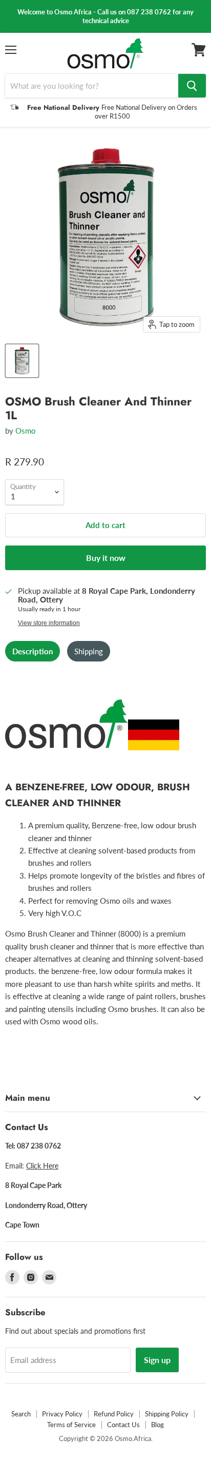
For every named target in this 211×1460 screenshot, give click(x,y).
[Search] (192, 86)
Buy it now (105, 557)
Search (21, 1414)
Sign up (157, 1360)
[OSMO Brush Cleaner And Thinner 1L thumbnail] (22, 360)
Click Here (42, 1165)
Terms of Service (71, 1424)
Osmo (25, 430)
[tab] (32, 651)
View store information (49, 623)
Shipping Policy (166, 1414)
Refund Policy (114, 1414)
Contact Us (123, 1424)
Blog (157, 1424)
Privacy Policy (62, 1414)
